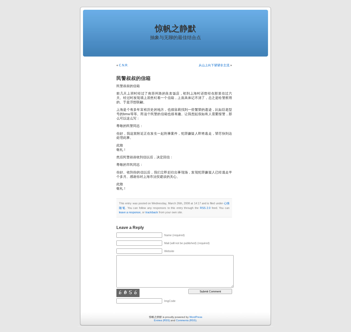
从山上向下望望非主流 (214, 65)
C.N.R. (123, 65)
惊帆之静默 (175, 28)
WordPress (195, 317)
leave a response (130, 212)
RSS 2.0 (205, 207)
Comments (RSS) (186, 320)
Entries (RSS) (162, 320)
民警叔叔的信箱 (133, 78)
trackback (151, 212)
